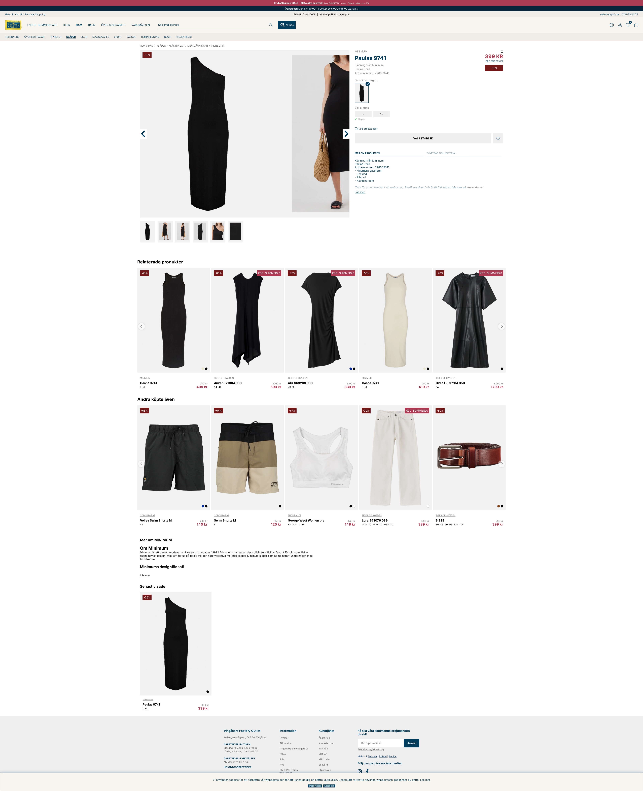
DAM (79, 25)
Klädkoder (324, 759)
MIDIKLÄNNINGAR (197, 45)
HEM (142, 45)
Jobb (282, 759)
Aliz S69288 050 (300, 383)
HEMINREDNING (150, 36)
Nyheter (283, 737)
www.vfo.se (474, 187)
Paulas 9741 (217, 45)
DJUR (167, 36)
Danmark (372, 756)
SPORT (118, 36)
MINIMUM (361, 51)
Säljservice (285, 743)
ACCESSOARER (100, 36)
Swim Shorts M (225, 520)
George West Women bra (306, 520)
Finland (383, 756)
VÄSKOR (131, 36)
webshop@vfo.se (609, 14)
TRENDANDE (12, 36)
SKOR (84, 36)
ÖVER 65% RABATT (35, 36)
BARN (91, 25)
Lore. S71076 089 (375, 520)
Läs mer (425, 779)
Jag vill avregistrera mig (371, 749)
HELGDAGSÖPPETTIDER (237, 767)
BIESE (440, 520)
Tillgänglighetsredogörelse (293, 748)
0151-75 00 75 (630, 14)
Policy (282, 753)
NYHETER (56, 36)
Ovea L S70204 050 (450, 383)
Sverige (393, 756)
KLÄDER (71, 36)
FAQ (281, 764)
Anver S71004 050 (228, 383)
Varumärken (140, 25)
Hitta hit (9, 14)
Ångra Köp (324, 737)
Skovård (323, 764)
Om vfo (19, 14)
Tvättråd (323, 748)
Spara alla (329, 786)
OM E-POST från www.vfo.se (288, 771)
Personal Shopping (35, 14)
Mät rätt (323, 753)
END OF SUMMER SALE (42, 25)
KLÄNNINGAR (176, 45)
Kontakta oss (326, 743)
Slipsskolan (325, 770)
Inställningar (315, 786)
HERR (66, 25)
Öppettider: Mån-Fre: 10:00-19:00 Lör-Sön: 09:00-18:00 (321, 8)
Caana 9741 (148, 383)
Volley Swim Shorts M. (156, 520)
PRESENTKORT (183, 36)
